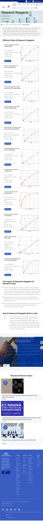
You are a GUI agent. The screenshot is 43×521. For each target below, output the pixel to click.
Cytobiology (30, 482)
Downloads (39, 462)
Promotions (18, 494)
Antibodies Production (30, 469)
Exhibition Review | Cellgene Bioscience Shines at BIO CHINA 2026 (19, 440)
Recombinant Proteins (18, 483)
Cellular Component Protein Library (18, 489)
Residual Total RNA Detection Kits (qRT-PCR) (18, 476)
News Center (24, 471)
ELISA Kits (12, 24)
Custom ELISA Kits (30, 466)
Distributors (25, 473)
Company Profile (25, 468)
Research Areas (25, 458)
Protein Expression (30, 472)
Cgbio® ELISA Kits (18, 24)
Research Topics (25, 461)
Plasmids (18, 492)
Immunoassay (30, 477)
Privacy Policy (9, 505)
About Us (28, 5)
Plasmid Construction (30, 475)
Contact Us (40, 5)
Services (30, 455)
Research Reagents (26, 24)
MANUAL (8, 81)
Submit (6, 365)
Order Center (37, 5)
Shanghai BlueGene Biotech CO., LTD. (13, 501)
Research (25, 455)
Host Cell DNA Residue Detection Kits (18, 470)
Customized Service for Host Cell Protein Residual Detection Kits (30, 460)
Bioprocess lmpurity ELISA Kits (18, 464)
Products (7, 24)
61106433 (29, 1)
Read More (4, 399)
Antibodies (18, 480)
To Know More (5, 472)
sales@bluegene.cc (38, 1)
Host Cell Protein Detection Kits (18, 459)
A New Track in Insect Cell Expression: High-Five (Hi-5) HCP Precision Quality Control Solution (19, 396)
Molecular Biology (30, 480)
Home (4, 24)
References (39, 460)
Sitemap (3, 505)
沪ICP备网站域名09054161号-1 (7, 503)
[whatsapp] (41, 347)
